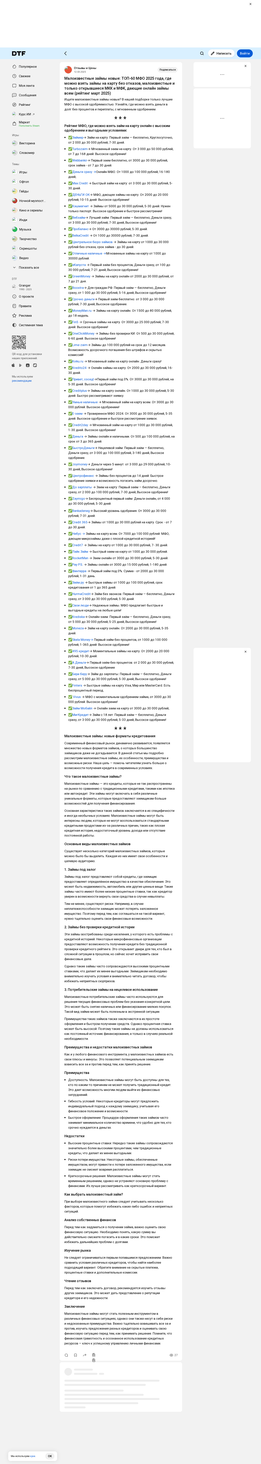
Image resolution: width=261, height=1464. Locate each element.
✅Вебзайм (76, 217)
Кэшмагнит (80, 206)
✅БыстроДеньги (81, 448)
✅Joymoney (77, 464)
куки (32, 1456)
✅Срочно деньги (81, 299)
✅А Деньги (77, 662)
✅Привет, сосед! (81, 379)
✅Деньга (75, 436)
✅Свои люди (78, 605)
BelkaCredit (80, 235)
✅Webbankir (77, 160)
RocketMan (80, 558)
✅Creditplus (77, 391)
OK (50, 1456)
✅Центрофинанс (81, 476)
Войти (245, 53)
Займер (77, 137)
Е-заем (77, 413)
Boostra (78, 288)
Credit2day (80, 425)
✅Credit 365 (78, 522)
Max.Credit (80, 183)
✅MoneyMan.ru (80, 310)
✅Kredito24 (77, 368)
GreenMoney (81, 276)
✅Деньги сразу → (82, 172)
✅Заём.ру (76, 582)
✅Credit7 (76, 545)
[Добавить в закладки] (75, 1355)
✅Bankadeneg (79, 511)
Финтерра (79, 571)
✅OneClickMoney (81, 333)
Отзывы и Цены (85, 68)
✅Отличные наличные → (87, 253)
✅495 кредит (78, 651)
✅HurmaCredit (79, 594)
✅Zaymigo (76, 498)
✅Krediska (76, 617)
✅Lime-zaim (78, 345)
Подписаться (168, 69)
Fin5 (75, 322)
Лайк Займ (80, 551)
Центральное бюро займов (92, 242)
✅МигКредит (78, 715)
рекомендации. (22, 380)
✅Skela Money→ (81, 640)
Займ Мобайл (82, 708)
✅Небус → (76, 534)
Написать (224, 53)
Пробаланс (80, 229)
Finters (77, 685)
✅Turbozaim (78, 149)
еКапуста (79, 265)
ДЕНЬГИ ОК (81, 195)
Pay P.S (77, 564)
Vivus (77, 697)
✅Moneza (76, 628)
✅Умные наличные (83, 402)
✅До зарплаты (80, 487)
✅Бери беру (77, 674)
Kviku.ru (77, 361)
